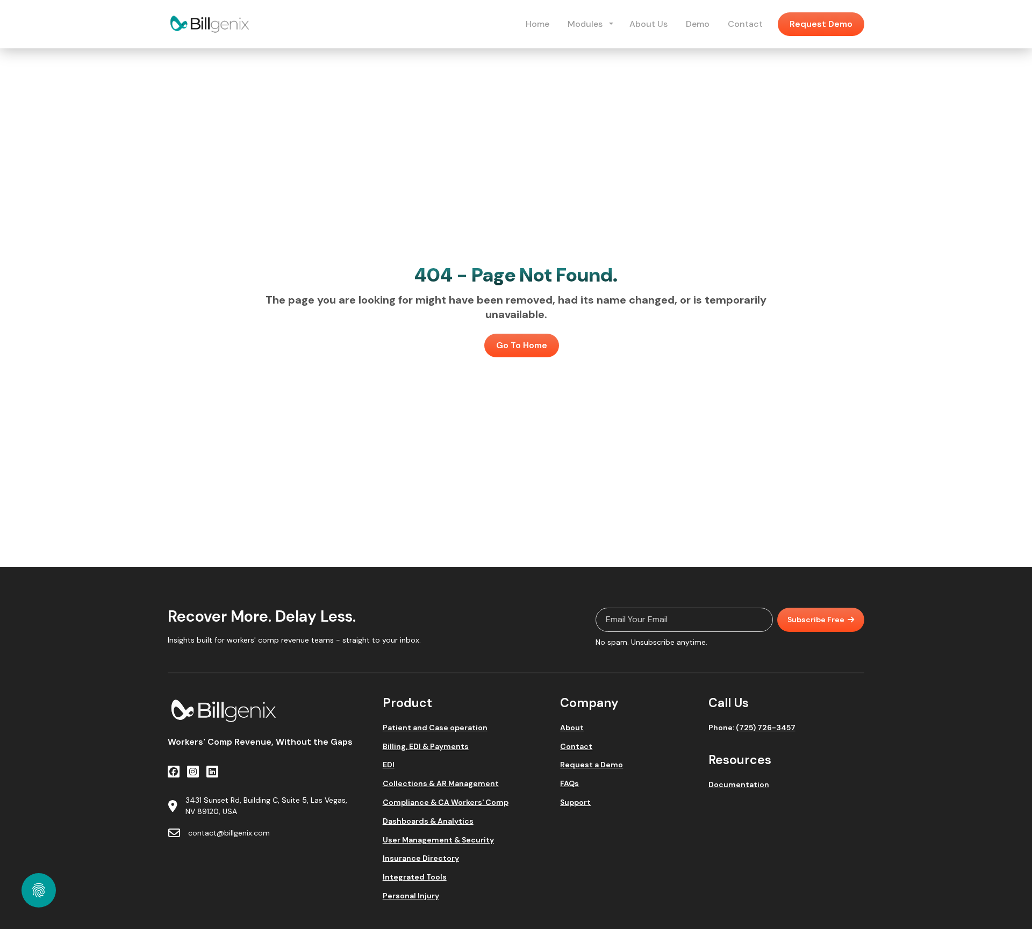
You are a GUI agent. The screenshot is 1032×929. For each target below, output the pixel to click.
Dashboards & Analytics (428, 821)
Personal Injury (411, 896)
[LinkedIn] (212, 771)
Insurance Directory (421, 858)
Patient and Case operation (435, 727)
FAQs (569, 783)
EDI (389, 764)
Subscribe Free (815, 619)
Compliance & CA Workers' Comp (445, 802)
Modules (585, 24)
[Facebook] (174, 771)
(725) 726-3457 (766, 727)
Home (537, 24)
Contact (745, 24)
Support (575, 802)
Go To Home (521, 345)
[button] (611, 24)
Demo (698, 24)
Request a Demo (591, 764)
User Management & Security (438, 840)
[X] (193, 771)
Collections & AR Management (441, 783)
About (572, 727)
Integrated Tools (415, 877)
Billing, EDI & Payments (426, 746)
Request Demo (821, 24)
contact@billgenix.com (229, 833)
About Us (648, 24)
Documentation (738, 784)
